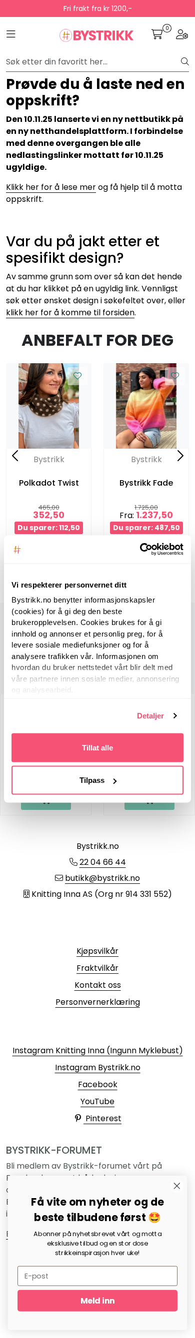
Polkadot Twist (49, 483)
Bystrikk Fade (146, 483)
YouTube (97, 1101)
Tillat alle (97, 747)
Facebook (98, 1084)
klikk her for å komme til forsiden (70, 312)
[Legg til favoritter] (78, 376)
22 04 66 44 (103, 862)
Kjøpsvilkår (97, 951)
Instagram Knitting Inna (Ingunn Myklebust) (97, 1050)
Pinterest (103, 1118)
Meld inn (97, 1300)
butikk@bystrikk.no (102, 878)
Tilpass (92, 780)
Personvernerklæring (98, 1002)
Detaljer (150, 715)
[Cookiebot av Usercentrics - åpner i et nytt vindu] (140, 549)
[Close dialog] (177, 1186)
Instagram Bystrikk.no (97, 1067)
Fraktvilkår (97, 968)
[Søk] (185, 62)
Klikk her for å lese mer (51, 187)
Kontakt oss (97, 985)
